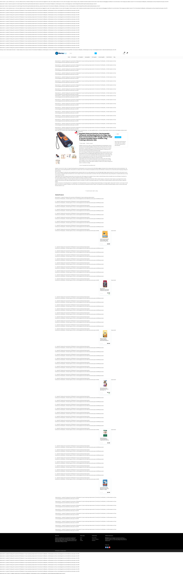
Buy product (118, 137)
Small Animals (109, 57)
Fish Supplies (94, 57)
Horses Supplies (101, 57)
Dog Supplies (87, 57)
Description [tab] (78, 134)
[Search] (96, 53)
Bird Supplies (73, 57)
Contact (81, 540)
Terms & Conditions (95, 539)
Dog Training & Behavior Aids (91, 165)
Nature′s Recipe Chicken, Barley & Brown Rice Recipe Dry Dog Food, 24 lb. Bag (104, 340)
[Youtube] (109, 547)
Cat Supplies (80, 57)
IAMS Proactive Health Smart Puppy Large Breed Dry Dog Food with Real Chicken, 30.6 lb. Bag (104, 241)
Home (69, 57)
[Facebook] (106, 547)
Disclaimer (93, 540)
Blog (114, 57)
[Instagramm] (107, 547)
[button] (76, 131)
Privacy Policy (94, 537)
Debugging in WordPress (108, 1)
